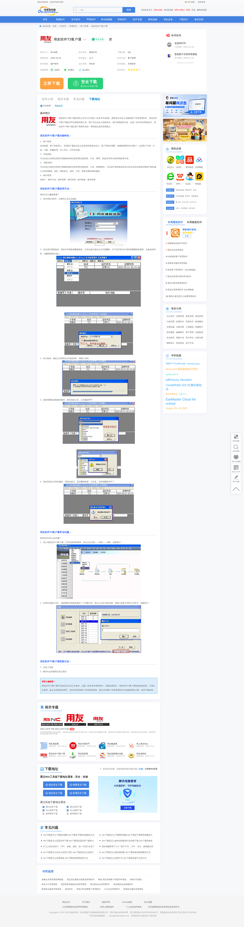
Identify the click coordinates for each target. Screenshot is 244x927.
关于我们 (86, 902)
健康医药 (180, 332)
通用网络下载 (52, 813)
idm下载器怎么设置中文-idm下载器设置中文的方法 (124, 858)
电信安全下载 (55, 785)
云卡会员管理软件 (112, 889)
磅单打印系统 (136, 879)
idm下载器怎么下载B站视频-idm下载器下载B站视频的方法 (68, 835)
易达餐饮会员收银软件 (123, 884)
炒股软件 (180, 321)
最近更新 (198, 19)
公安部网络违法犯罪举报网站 (75, 907)
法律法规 (199, 337)
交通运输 (171, 327)
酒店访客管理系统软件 (177, 283)
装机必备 (168, 19)
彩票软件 (190, 321)
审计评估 (190, 337)
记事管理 (180, 316)
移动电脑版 (106, 19)
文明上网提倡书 (107, 907)
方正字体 (185, 202)
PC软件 (63, 26)
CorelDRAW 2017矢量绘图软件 (184, 385)
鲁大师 (178, 202)
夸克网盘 (184, 208)
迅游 (194, 190)
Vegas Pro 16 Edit (176, 408)
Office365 (158, 10)
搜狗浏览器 (202, 10)
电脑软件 (60, 19)
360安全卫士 (146, 10)
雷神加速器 (180, 190)
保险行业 (180, 337)
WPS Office (180, 10)
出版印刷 (180, 327)
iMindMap (171, 393)
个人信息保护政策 (134, 907)
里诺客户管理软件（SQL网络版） (182, 270)
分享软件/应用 (151, 769)
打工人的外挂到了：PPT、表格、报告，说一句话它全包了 (68, 846)
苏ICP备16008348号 (119, 912)
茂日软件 (69, 889)
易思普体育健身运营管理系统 (74, 884)
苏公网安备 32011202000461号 (144, 912)
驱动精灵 (190, 167)
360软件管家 (180, 167)
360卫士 (170, 167)
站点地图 (148, 902)
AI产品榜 (191, 2)
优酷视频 (194, 196)
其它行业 (190, 343)
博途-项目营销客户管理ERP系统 (112, 879)
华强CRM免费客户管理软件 (88, 889)
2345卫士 (193, 202)
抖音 (188, 10)
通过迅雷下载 (52, 807)
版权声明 (106, 902)
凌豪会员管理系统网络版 (52, 879)
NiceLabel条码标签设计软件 (182, 369)
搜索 (129, 10)
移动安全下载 (55, 793)
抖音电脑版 (180, 196)
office (178, 208)
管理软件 (73, 26)
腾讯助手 (188, 190)
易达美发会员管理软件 (100, 884)
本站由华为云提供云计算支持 (144, 916)
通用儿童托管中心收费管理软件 (182, 296)
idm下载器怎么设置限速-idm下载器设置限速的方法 (65, 858)
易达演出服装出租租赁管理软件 (80, 879)
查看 (187, 236)
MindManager (194, 364)
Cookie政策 (127, 902)
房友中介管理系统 (49, 884)
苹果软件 (91, 19)
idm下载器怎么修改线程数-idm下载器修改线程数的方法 (126, 852)
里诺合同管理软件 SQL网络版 (180, 289)
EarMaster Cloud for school (181, 399)
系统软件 (122, 19)
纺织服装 (171, 332)
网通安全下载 (79, 785)
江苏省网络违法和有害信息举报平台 (163, 907)
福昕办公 (183, 394)
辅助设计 (171, 343)
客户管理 (84, 26)
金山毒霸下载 (52, 810)
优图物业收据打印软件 (177, 243)
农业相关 (171, 337)
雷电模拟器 (199, 184)
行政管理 (171, 321)
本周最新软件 (194, 222)
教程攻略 (152, 19)
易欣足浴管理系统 (175, 250)
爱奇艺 (187, 196)
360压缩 (192, 208)
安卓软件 (75, 19)
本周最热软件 (175, 222)
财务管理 (190, 316)
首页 (45, 19)
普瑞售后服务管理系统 (51, 889)
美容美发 (180, 343)
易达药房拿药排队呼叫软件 (179, 276)
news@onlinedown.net (119, 916)
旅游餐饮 (199, 321)
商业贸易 (199, 316)
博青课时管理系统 (191, 229)
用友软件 (59, 106)
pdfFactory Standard (178, 379)
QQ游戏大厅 (189, 184)
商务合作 (66, 902)
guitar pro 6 (172, 374)
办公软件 (171, 316)
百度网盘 (199, 167)
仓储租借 (199, 332)
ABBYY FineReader (176, 363)
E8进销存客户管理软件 (177, 256)
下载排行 (183, 19)
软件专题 (137, 19)
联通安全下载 (79, 793)
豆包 (193, 10)
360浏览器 (168, 10)
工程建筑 (190, 327)
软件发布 (201, 2)
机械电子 (199, 327)
